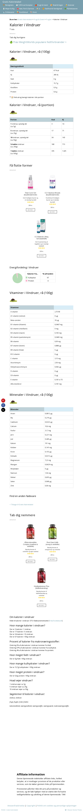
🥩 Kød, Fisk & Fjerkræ (25, 9)
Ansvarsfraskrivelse (15, 805)
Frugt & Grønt (39, 19)
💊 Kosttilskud (22, 12)
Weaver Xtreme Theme (75, 810)
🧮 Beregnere (8, 5)
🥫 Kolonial (69, 5)
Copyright (30, 805)
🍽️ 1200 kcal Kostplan (24, 5)
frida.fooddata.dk (55, 621)
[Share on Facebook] (3, 405)
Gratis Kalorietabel (25, 19)
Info (12, 29)
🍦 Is (38, 9)
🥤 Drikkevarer (8, 12)
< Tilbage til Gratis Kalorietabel (21, 504)
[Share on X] (3, 410)
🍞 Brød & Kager (56, 5)
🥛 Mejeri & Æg (8, 9)
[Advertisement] (42, 739)
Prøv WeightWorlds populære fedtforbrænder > (40, 42)
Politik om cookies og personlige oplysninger (57, 805)
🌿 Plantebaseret (71, 9)
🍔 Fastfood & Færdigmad (52, 9)
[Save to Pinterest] (3, 401)
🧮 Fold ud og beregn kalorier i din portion (27, 97)
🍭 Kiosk (33, 12)
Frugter (49, 19)
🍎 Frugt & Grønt (41, 5)
